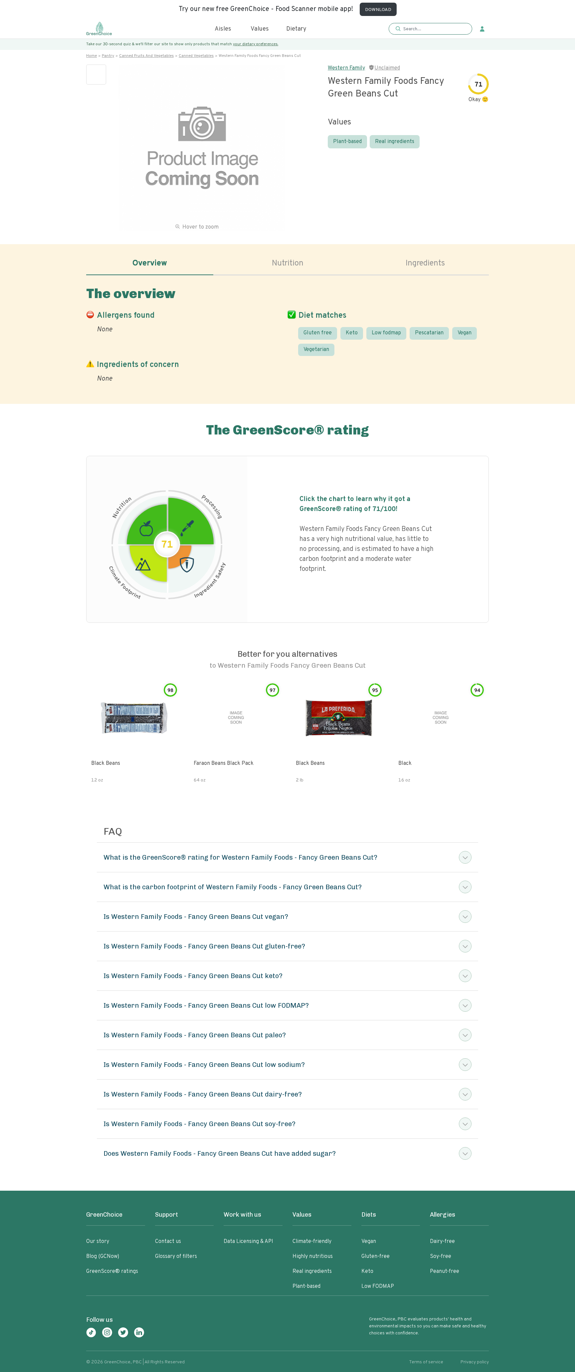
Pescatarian (429, 333)
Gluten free (317, 333)
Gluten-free (375, 1256)
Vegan (465, 333)
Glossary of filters (176, 1256)
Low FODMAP (377, 1286)
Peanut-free (444, 1271)
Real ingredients (394, 141)
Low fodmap (386, 333)
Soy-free (440, 1256)
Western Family (346, 68)
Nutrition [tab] (287, 263)
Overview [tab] (149, 263)
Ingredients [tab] (425, 263)
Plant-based (347, 141)
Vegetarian (316, 349)
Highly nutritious (312, 1256)
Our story (97, 1241)
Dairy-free (442, 1241)
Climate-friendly (311, 1241)
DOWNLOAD (378, 10)
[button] (430, 29)
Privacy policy (475, 1362)
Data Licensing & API (248, 1241)
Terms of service (426, 1362)
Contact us (168, 1241)
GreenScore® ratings (112, 1271)
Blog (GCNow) (102, 1256)
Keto (352, 333)
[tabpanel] (287, 333)
